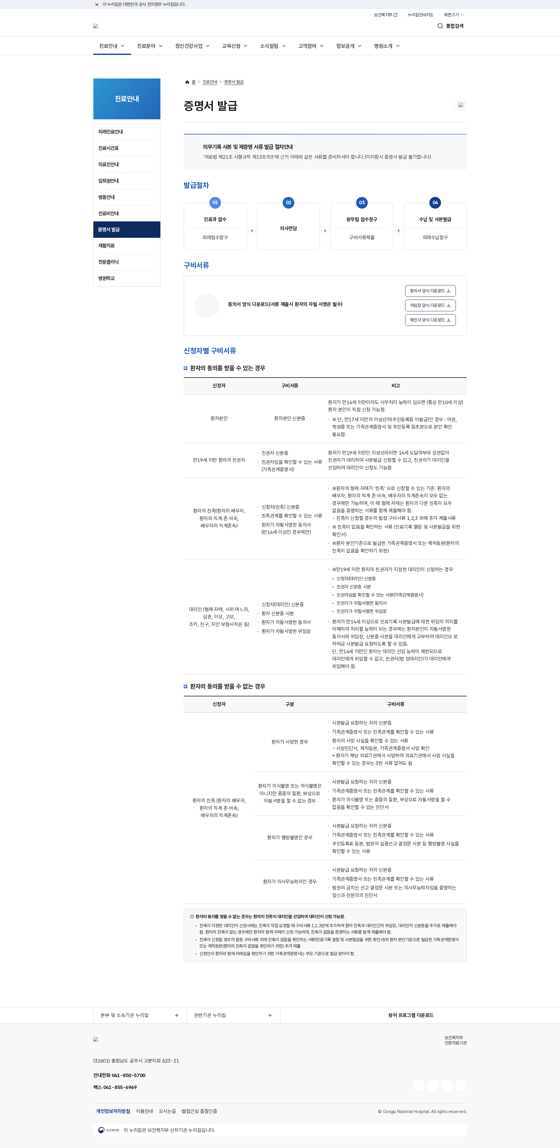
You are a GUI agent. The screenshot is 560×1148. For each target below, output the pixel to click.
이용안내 (144, 1111)
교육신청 (231, 46)
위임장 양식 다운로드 (427, 305)
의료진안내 (108, 164)
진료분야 (146, 46)
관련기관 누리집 (210, 1015)
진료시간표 (108, 148)
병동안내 (106, 197)
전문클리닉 (108, 262)
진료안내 (108, 46)
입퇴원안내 (108, 181)
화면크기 (451, 15)
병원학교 (106, 278)
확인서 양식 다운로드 (427, 320)
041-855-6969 (120, 1087)
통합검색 (455, 26)
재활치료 (106, 246)
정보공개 (345, 46)
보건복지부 (383, 15)
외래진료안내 (110, 132)
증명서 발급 (109, 230)
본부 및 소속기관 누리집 (125, 1015)
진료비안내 (108, 213)
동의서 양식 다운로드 (427, 290)
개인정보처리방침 (113, 1111)
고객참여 (307, 46)
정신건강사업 (188, 46)
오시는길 (167, 1111)
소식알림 (269, 46)
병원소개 (383, 46)
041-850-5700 (128, 1075)
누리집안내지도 (421, 15)
